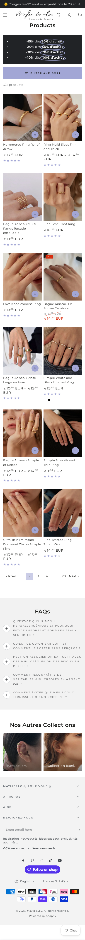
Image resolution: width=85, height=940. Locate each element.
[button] (58, 15)
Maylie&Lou (34, 910)
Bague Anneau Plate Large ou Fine (19, 380)
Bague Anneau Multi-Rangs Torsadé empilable (20, 228)
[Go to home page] (34, 15)
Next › (74, 576)
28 (64, 576)
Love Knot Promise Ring (22, 304)
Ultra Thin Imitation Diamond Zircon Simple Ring (22, 544)
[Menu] (5, 15)
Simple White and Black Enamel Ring (59, 380)
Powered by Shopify (42, 916)
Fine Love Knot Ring (59, 224)
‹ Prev (11, 576)
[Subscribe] (79, 829)
